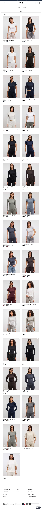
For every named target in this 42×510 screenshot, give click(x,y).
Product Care (5, 492)
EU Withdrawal (30, 491)
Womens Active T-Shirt (25, 129)
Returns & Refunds (6, 491)
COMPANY (17, 486)
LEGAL (29, 486)
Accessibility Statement (32, 496)
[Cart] (39, 2)
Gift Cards (5, 494)
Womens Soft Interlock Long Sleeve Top (27, 99)
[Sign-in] (37, 2)
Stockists (17, 491)
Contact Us (5, 496)
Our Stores (17, 489)
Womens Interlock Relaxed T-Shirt (26, 448)
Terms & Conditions (31, 492)
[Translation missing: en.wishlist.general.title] (35, 2)
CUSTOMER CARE (6, 486)
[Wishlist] (19, 17)
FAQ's (4, 487)
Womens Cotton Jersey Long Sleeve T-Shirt (28, 304)
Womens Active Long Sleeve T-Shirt (8, 186)
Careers (17, 487)
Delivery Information (6, 489)
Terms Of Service (31, 494)
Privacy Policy (30, 489)
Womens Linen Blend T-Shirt (7, 70)
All (4, 14)
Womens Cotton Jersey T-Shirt (7, 40)
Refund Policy (30, 487)
